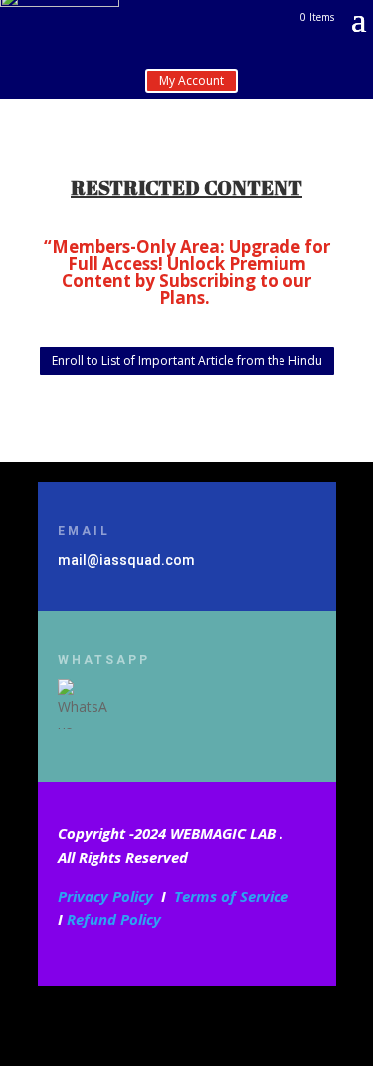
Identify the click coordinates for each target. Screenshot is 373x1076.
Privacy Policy (105, 896)
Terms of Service (231, 896)
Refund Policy (114, 919)
